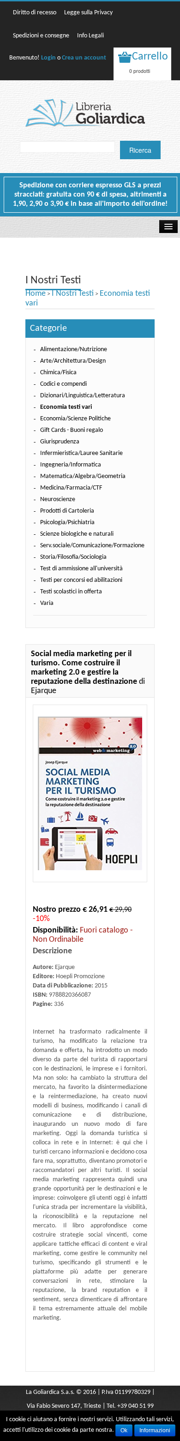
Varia (47, 603)
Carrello (150, 56)
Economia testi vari (66, 407)
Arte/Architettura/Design (73, 361)
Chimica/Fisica (58, 372)
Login (48, 57)
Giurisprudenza (59, 441)
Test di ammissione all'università (81, 568)
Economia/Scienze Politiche (75, 418)
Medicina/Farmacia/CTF (71, 487)
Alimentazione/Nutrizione (73, 349)
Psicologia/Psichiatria (67, 522)
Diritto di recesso (34, 12)
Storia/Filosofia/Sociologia (73, 557)
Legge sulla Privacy (88, 12)
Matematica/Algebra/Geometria (83, 476)
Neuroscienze (57, 499)
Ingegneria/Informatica (70, 464)
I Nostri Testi (73, 293)
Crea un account (84, 57)
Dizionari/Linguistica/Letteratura (82, 395)
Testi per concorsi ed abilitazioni (81, 580)
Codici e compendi (63, 384)
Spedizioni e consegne (41, 35)
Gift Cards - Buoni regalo (71, 430)
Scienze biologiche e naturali (77, 534)
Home (35, 293)
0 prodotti (139, 70)
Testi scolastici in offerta (71, 591)
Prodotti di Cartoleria (67, 511)
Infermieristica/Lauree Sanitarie (81, 453)
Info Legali (90, 35)
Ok (123, 1430)
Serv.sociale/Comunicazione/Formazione (92, 545)
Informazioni (154, 1430)
